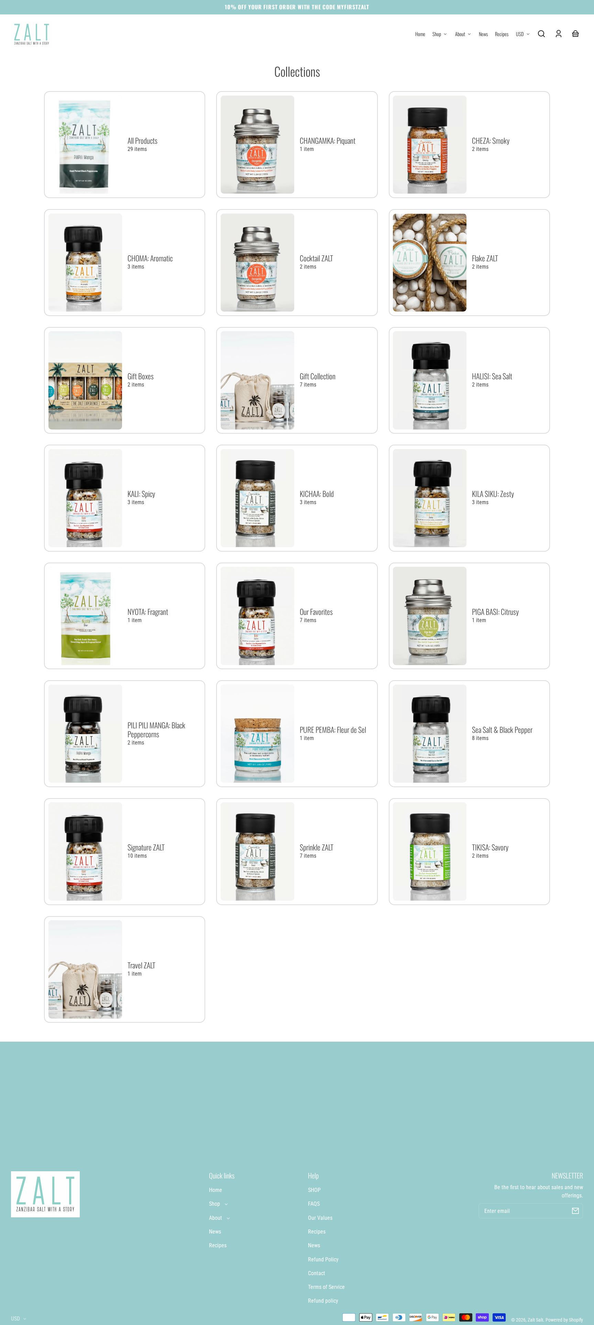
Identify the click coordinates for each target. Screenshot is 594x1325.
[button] (541, 33)
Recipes (218, 1245)
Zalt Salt (535, 1320)
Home (215, 1190)
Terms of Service (326, 1287)
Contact (316, 1273)
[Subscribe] (575, 1210)
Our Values (320, 1218)
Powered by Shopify (564, 1320)
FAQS (314, 1204)
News (215, 1231)
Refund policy (323, 1300)
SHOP (314, 1190)
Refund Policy (323, 1259)
